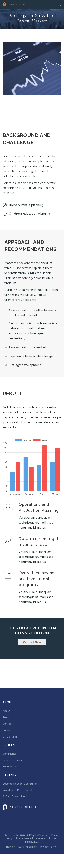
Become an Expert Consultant (21, 784)
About (6, 711)
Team (6, 717)
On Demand (10, 736)
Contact (8, 724)
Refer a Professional (15, 796)
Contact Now (32, 642)
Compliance (10, 754)
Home (9, 846)
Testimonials (10, 766)
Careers (7, 730)
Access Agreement (27, 846)
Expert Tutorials (12, 760)
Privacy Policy (48, 846)
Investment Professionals (18, 790)
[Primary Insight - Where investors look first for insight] (14, 4)
